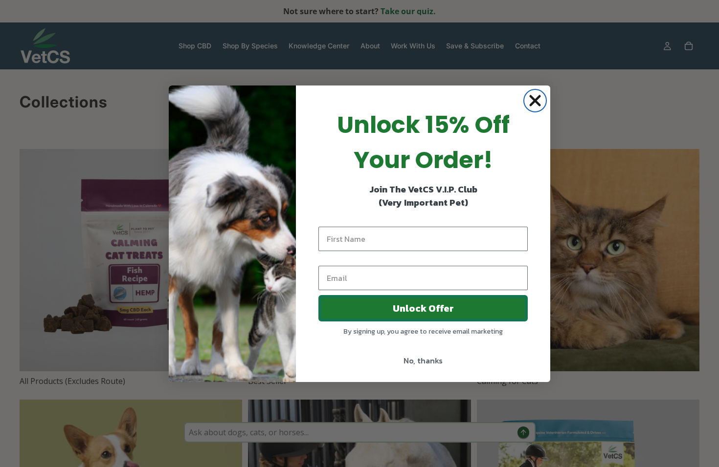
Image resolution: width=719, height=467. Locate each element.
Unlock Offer (423, 308)
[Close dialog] (535, 100)
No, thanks (423, 360)
